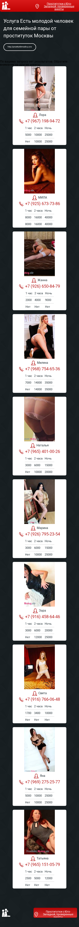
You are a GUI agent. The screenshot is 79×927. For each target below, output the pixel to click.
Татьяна (43, 858)
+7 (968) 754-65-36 (42, 368)
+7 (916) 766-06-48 (42, 699)
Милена (42, 363)
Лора (42, 115)
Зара (42, 610)
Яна (42, 776)
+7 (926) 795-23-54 (42, 534)
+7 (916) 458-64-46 (42, 616)
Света (42, 693)
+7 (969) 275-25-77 (42, 781)
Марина (42, 528)
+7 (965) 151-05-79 (42, 864)
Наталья (42, 445)
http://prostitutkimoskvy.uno (20, 47)
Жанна (42, 280)
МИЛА (42, 197)
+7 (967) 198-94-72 (42, 121)
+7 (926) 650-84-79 (42, 286)
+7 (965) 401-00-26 (42, 451)
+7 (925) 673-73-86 (42, 203)
